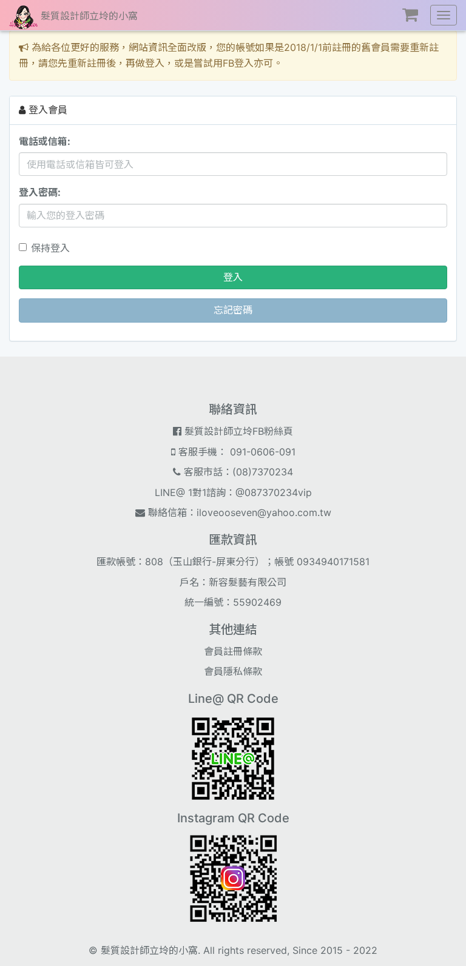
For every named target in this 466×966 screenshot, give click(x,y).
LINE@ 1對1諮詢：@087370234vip (233, 492)
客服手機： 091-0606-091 (235, 452)
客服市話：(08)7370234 (237, 472)
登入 (233, 277)
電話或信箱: (44, 141)
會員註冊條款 (233, 651)
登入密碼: (40, 192)
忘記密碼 (233, 310)
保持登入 (50, 248)
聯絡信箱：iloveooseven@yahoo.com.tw (238, 512)
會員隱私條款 (233, 671)
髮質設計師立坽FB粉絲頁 (237, 431)
